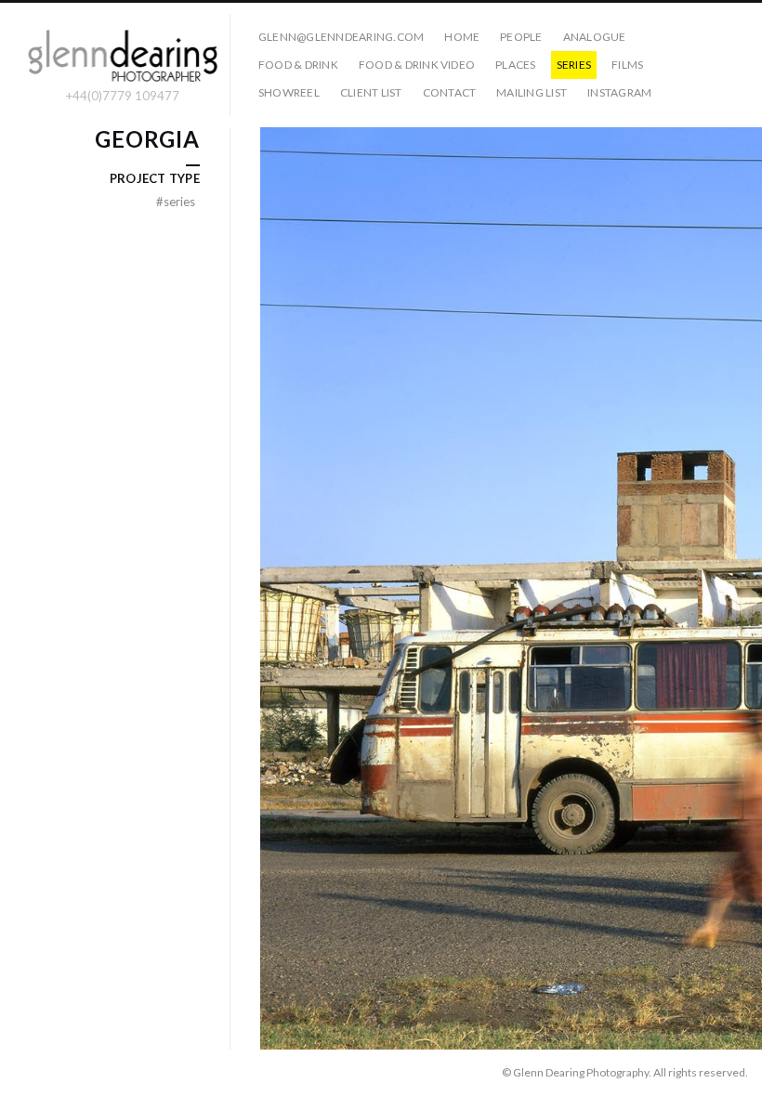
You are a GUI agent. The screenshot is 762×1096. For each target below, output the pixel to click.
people (521, 37)
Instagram (619, 92)
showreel (289, 92)
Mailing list (531, 92)
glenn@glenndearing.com (341, 37)
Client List (371, 92)
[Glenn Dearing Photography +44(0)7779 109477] (122, 57)
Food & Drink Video (417, 65)
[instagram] (22, 1072)
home (462, 37)
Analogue (594, 37)
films (627, 65)
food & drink (298, 65)
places (515, 65)
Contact (450, 92)
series (574, 65)
